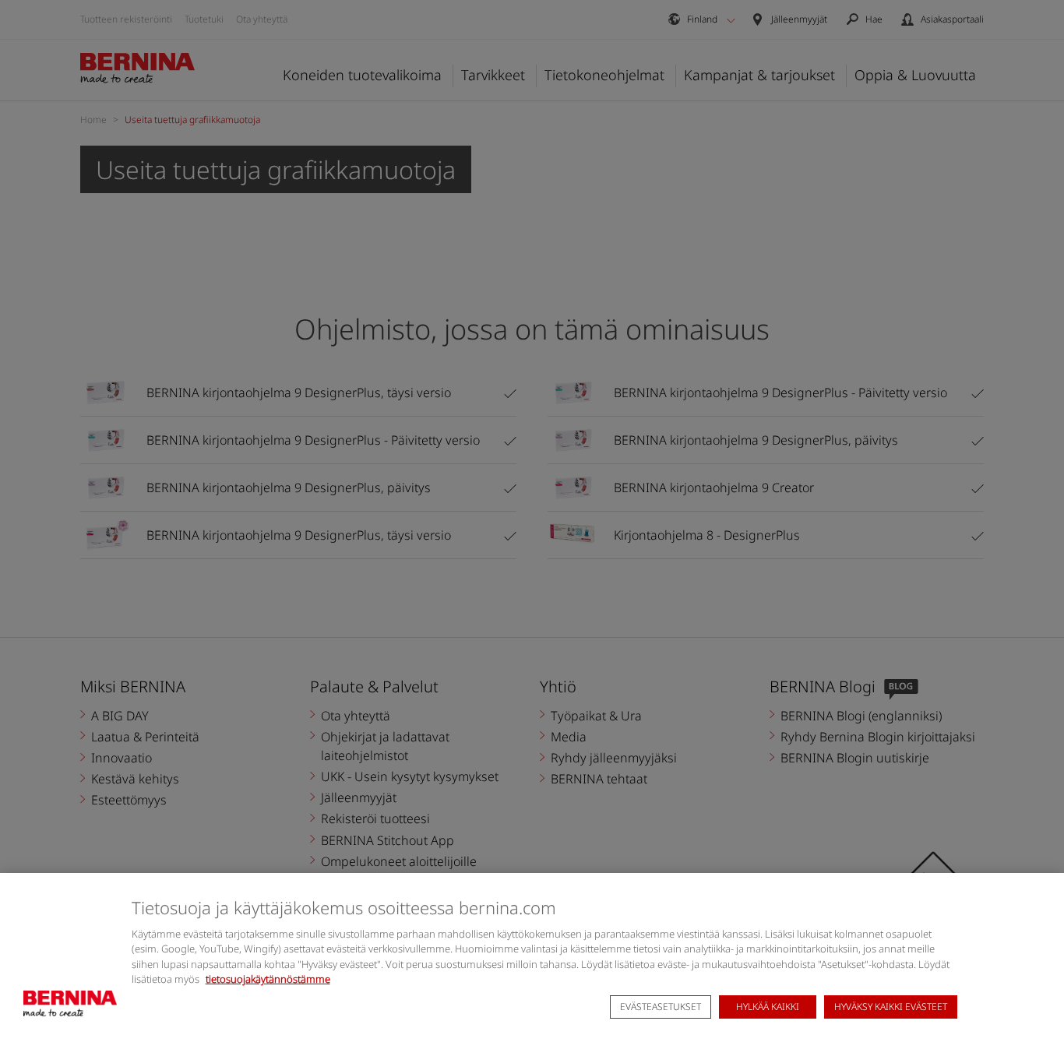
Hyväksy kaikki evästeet (890, 1007)
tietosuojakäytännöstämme (268, 979)
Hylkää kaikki (767, 1007)
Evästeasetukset (660, 1007)
